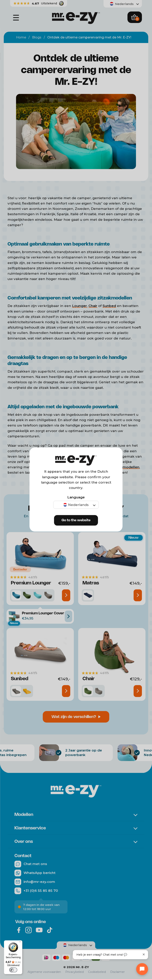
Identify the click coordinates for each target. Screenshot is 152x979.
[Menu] (20, 942)
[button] (76, 505)
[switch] (13, 970)
